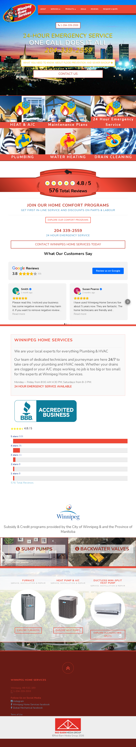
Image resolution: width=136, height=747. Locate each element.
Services (55, 9)
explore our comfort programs (68, 219)
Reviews (94, 9)
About (43, 9)
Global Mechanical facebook (27, 707)
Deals (83, 9)
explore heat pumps (68, 630)
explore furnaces (28, 630)
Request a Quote (110, 9)
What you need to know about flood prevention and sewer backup (67, 62)
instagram (18, 701)
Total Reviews (68, 191)
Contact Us (68, 74)
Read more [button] (18, 314)
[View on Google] (15, 290)
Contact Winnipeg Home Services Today (68, 244)
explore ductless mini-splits (108, 634)
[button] (8, 301)
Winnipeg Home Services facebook (31, 704)
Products (69, 9)
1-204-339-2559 (69, 25)
